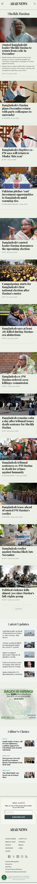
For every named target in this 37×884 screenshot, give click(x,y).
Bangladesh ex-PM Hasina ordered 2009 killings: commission (15, 380)
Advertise (8, 866)
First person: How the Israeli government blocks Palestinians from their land (12, 761)
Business (9, 848)
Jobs (20, 848)
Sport (7, 851)
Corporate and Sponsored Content (15, 872)
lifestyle (22, 839)
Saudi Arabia (10, 839)
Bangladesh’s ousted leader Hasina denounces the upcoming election (17, 246)
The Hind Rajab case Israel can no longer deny (10, 775)
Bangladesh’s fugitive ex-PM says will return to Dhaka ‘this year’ (18, 153)
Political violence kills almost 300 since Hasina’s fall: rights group (18, 593)
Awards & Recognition (12, 861)
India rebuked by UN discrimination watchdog (12, 673)
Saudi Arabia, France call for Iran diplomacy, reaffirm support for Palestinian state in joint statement (12, 745)
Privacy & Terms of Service (13, 869)
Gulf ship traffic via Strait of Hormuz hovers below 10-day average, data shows (12, 634)
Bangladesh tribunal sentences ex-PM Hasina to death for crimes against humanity (17, 467)
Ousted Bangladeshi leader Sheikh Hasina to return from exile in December (17, 49)
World (4, 739)
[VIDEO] (18, 449)
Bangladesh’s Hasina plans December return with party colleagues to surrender (17, 110)
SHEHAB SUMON (9, 475)
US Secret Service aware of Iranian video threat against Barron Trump (11, 664)
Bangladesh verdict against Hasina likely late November (17, 552)
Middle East (6, 755)
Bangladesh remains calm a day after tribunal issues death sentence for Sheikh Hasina (18, 422)
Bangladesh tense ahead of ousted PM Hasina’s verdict (17, 510)
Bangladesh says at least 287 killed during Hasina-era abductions (18, 332)
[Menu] (2, 4)
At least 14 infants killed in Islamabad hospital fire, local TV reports (11, 645)
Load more (18, 609)
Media (20, 845)
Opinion (21, 842)
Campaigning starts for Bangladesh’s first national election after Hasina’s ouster (16, 288)
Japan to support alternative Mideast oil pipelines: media (11, 654)
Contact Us (8, 864)
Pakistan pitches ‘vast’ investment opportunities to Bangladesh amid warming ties (17, 196)
